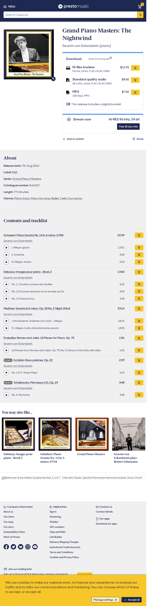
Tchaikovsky (21, 382)
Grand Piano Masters (27, 179)
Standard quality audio (89, 79)
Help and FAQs (57, 532)
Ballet (55, 198)
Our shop (8, 521)
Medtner (9, 308)
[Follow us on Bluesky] (21, 546)
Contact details (104, 511)
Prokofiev (10, 338)
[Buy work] (139, 235)
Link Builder (56, 537)
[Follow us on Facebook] (7, 546)
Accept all (134, 599)
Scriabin (18, 360)
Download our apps (106, 523)
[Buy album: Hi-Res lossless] (135, 68)
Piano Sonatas (40, 198)
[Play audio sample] (6, 247)
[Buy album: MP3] (135, 92)
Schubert (10, 235)
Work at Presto (12, 537)
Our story (9, 526)
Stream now (82, 119)
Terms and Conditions (61, 552)
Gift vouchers (57, 526)
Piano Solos (22, 198)
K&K (15, 172)
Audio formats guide (99, 58)
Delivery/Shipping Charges (64, 542)
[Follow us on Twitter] (14, 546)
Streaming (55, 516)
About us (8, 511)
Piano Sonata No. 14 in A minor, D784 (40, 235)
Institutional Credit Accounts (65, 547)
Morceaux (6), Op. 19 (44, 382)
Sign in (53, 511)
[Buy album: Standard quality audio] (135, 80)
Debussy (9, 272)
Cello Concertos (71, 198)
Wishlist (54, 521)
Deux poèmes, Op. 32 (39, 360)
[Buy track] (139, 247)
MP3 (75, 92)
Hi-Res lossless (83, 67)
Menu (11, 6)
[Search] (140, 14)
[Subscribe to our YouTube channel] (35, 546)
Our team (9, 516)
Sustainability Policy (14, 532)
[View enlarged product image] (29, 54)
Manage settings (103, 599)
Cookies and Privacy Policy (64, 557)
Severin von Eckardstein (18, 240)
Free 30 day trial (128, 126)
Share (140, 139)
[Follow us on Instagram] (28, 546)
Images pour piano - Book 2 (34, 272)
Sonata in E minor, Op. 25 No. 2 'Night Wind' (43, 308)
